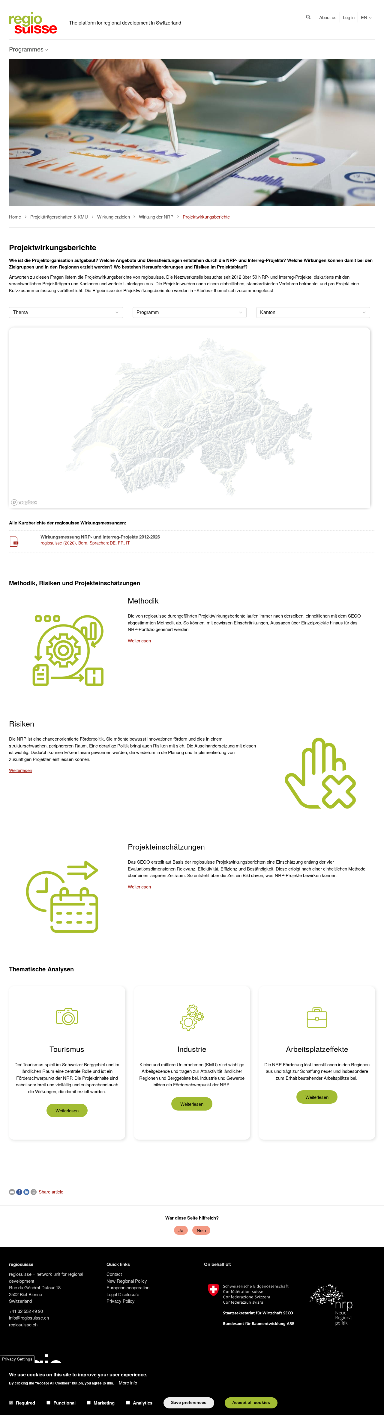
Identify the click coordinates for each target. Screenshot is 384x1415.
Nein (201, 1230)
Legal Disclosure (122, 1294)
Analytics (142, 1402)
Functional (64, 1402)
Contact (114, 1274)
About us (328, 17)
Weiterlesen (139, 640)
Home (15, 216)
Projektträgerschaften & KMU (59, 216)
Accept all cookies (251, 1402)
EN (364, 17)
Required (25, 1402)
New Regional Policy (126, 1281)
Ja (180, 1230)
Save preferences (188, 1402)
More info (128, 1382)
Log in (349, 17)
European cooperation (127, 1287)
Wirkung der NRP (156, 216)
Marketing (104, 1402)
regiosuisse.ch (23, 1324)
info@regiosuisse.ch (29, 1317)
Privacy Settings (17, 1359)
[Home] (33, 22)
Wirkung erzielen (113, 216)
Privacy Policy (120, 1301)
